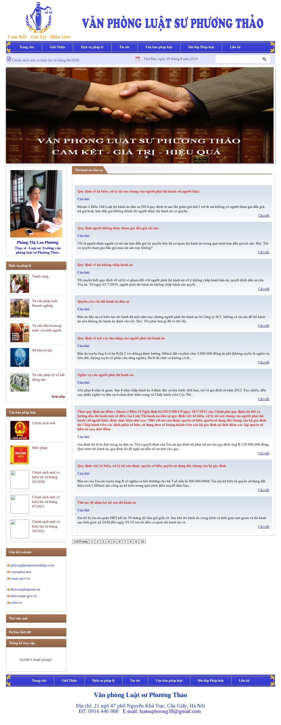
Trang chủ (26, 47)
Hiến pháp (39, 448)
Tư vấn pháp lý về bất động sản (48, 377)
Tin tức (124, 47)
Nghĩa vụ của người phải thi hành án (105, 375)
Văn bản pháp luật (158, 47)
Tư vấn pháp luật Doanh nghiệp (44, 303)
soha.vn (16, 602)
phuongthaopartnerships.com (32, 565)
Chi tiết (263, 215)
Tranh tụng (40, 276)
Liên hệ (235, 47)
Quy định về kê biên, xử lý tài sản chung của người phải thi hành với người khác (138, 191)
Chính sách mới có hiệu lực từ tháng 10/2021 (46, 526)
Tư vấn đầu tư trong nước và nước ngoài (46, 327)
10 (142, 541)
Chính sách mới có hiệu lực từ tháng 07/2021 (46, 501)
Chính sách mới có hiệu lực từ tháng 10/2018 (46, 477)
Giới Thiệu (57, 47)
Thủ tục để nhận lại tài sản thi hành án (106, 502)
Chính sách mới (43, 423)
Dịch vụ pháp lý (92, 47)
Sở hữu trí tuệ (42, 350)
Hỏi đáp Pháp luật (201, 47)
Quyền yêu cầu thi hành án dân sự (103, 301)
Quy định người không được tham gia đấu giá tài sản (117, 228)
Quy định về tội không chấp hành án (105, 265)
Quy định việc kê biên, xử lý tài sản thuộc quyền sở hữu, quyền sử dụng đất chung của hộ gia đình (151, 466)
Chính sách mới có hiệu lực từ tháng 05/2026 (45, 63)
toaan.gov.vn (20, 578)
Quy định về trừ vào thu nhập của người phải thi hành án (121, 338)
